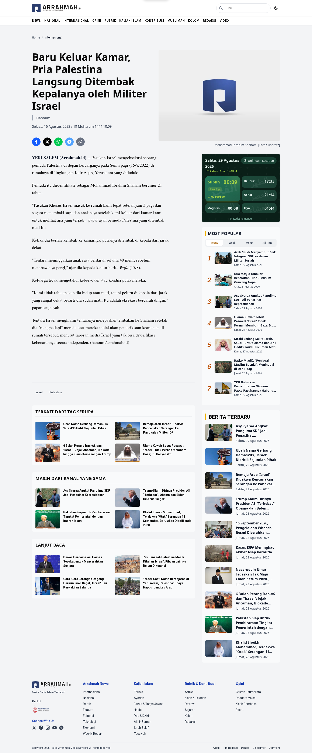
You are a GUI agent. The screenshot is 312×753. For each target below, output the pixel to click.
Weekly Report (92, 733)
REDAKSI (209, 20)
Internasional (91, 692)
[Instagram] (48, 728)
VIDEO (224, 20)
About (216, 747)
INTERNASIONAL (76, 20)
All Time (267, 242)
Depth (87, 704)
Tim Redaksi (230, 747)
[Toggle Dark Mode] (276, 8)
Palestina (55, 392)
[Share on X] (47, 141)
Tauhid (138, 692)
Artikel (189, 692)
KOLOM (194, 20)
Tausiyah (140, 733)
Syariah (139, 698)
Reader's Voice (246, 698)
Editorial (88, 715)
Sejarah (190, 709)
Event (239, 709)
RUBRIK (110, 20)
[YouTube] (54, 728)
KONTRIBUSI (154, 20)
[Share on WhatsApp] (58, 141)
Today (214, 242)
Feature (88, 709)
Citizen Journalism (248, 692)
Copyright (274, 747)
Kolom (189, 715)
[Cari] (221, 8)
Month (249, 242)
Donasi (245, 747)
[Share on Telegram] (69, 141)
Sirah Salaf (141, 727)
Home (36, 37)
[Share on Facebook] (36, 141)
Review (190, 704)
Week (232, 242)
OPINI (96, 20)
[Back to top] (303, 744)
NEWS (36, 20)
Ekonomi (89, 727)
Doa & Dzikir (142, 715)
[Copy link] (80, 141)
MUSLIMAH (176, 20)
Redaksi (190, 721)
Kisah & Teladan (195, 698)
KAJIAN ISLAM (130, 20)
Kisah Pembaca (246, 704)
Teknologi (89, 721)
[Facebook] (41, 728)
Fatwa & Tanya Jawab (148, 704)
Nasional (88, 698)
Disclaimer (259, 747)
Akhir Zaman (142, 721)
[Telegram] (61, 728)
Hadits (138, 709)
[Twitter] (34, 728)
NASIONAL (52, 20)
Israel (39, 392)
